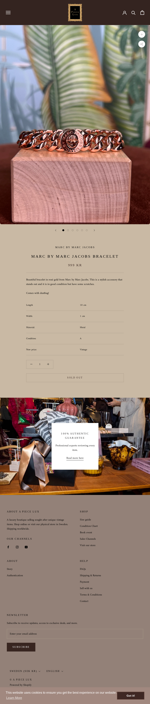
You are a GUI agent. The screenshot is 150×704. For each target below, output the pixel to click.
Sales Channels (88, 539)
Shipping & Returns (90, 576)
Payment (84, 582)
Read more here (75, 458)
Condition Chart (89, 526)
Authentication (15, 576)
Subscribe (21, 647)
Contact (84, 601)
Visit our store (88, 545)
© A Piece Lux (21, 679)
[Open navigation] (8, 12)
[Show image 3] (73, 230)
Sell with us (86, 588)
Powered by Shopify (20, 685)
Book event (86, 533)
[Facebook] (8, 547)
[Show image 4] (77, 230)
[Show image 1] (63, 230)
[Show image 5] (82, 230)
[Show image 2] (68, 230)
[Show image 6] (87, 230)
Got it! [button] (131, 695)
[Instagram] (17, 547)
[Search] (133, 13)
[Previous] (55, 230)
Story (9, 569)
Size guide (85, 520)
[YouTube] (26, 547)
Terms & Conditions (91, 595)
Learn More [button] (14, 698)
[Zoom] (141, 34)
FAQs (83, 569)
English (53, 671)
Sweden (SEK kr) (23, 671)
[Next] (94, 230)
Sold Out (75, 377)
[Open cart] (142, 12)
